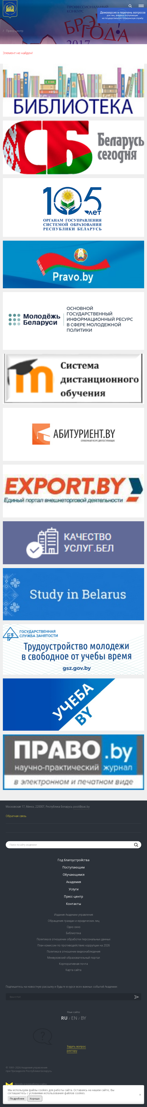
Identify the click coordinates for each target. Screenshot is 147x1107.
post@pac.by (81, 806)
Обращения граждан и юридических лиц (73, 921)
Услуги (73, 889)
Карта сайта (73, 970)
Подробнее (17, 1098)
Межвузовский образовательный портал (73, 957)
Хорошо (35, 1098)
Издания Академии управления (73, 914)
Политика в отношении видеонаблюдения (73, 951)
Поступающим (73, 867)
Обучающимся (73, 874)
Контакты (73, 904)
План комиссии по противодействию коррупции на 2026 (74, 945)
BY (83, 1018)
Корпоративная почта (73, 964)
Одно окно (73, 927)
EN (74, 1018)
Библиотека (73, 933)
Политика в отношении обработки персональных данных (73, 939)
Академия (73, 882)
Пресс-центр (73, 896)
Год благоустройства (73, 860)
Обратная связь (16, 816)
